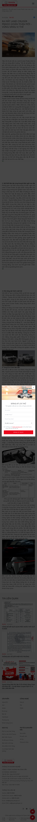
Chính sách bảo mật (17, 427)
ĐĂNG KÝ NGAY (19, 432)
